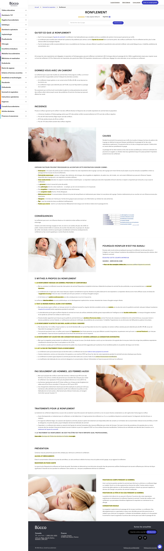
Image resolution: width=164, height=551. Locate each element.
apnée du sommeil (59, 37)
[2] (80, 17)
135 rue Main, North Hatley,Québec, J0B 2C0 (45, 538)
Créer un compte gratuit (150, 2)
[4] (82, 17)
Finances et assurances (10, 116)
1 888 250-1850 (51, 535)
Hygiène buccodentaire (10, 20)
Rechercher (118, 22)
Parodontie (6, 82)
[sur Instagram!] (145, 538)
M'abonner (151, 532)
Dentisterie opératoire (10, 30)
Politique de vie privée (150, 548)
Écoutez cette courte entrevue (116, 257)
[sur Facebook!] (140, 538)
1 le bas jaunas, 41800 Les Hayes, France (69, 536)
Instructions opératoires (10, 97)
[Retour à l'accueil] (14, 7)
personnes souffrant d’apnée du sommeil (138, 264)
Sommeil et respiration (10, 92)
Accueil (37, 7)
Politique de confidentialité (131, 548)
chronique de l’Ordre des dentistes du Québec (55, 436)
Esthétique (5, 25)
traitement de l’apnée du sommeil (48, 429)
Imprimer (105, 16)
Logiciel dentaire (115, 2)
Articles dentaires (8, 111)
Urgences (5, 102)
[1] (79, 17)
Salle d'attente (126, 2)
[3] (81, 17)
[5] (84, 17)
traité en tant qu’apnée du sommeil (98, 351)
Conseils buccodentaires (10, 106)
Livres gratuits (136, 2)
